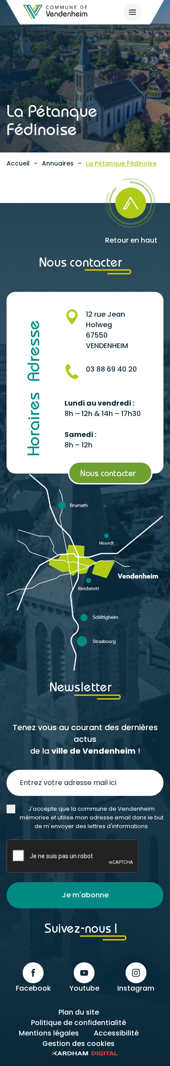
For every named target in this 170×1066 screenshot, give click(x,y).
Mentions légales (49, 1033)
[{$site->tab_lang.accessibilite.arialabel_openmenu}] (132, 12)
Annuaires (58, 163)
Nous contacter (108, 473)
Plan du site (78, 1012)
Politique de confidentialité (78, 1023)
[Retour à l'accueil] (56, 12)
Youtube (84, 988)
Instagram (135, 988)
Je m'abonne (85, 895)
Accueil (18, 163)
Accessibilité (116, 1033)
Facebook (33, 988)
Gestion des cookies (78, 1044)
